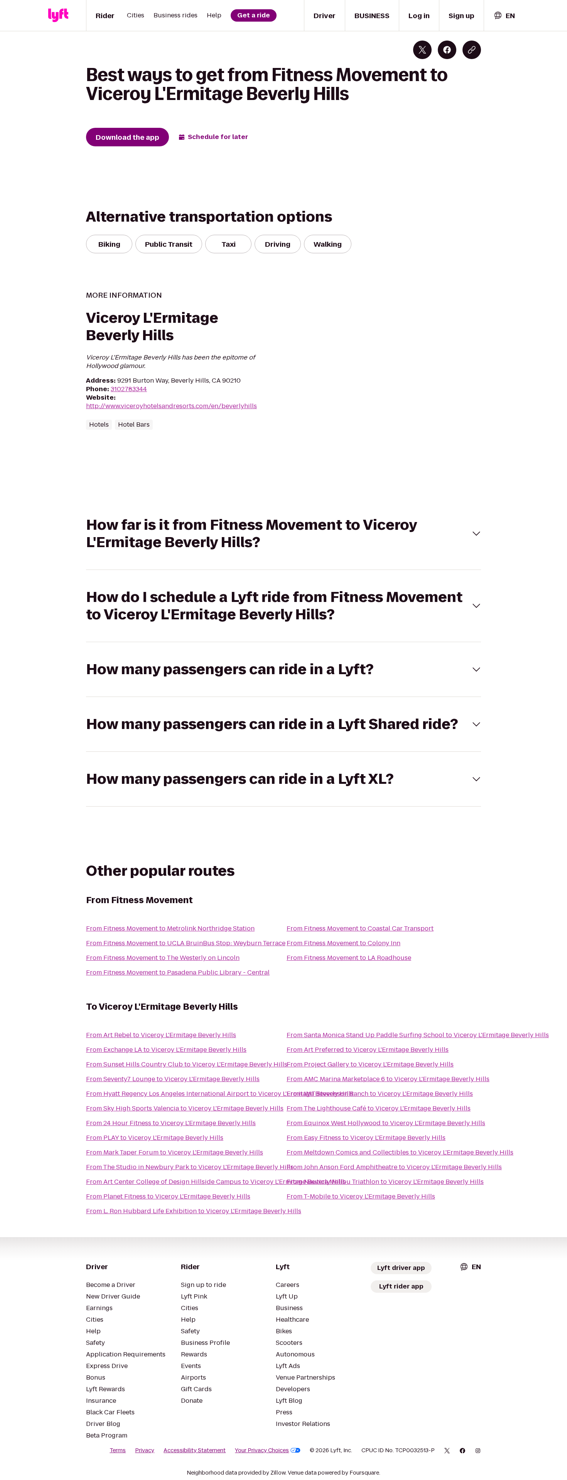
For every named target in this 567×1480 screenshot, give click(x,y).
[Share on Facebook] (447, 50)
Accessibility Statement (195, 1450)
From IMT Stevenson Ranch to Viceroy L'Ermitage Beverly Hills (380, 1093)
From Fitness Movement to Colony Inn (343, 943)
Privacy (144, 1450)
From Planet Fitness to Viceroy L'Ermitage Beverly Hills (168, 1196)
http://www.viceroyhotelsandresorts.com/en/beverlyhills (171, 406)
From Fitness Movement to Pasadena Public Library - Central (178, 972)
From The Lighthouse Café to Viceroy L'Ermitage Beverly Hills (379, 1108)
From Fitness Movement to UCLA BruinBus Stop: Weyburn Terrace (185, 943)
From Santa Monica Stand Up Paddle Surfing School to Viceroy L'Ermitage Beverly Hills (418, 1035)
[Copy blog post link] (471, 50)
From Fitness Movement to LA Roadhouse (349, 957)
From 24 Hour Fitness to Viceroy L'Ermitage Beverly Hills (171, 1123)
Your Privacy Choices (262, 1450)
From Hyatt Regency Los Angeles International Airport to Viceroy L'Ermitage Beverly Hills (219, 1093)
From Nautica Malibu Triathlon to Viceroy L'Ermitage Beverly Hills (385, 1181)
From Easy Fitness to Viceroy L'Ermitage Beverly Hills (366, 1137)
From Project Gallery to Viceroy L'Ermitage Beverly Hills (370, 1064)
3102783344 (129, 389)
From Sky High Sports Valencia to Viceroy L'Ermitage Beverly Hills (185, 1108)
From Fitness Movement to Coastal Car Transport (360, 928)
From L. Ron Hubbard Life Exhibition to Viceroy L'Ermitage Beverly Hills (193, 1211)
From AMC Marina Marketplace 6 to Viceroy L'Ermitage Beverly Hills (388, 1079)
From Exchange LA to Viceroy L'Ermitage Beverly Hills (166, 1049)
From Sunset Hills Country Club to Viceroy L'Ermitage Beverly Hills (186, 1064)
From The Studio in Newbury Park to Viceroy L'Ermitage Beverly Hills (190, 1167)
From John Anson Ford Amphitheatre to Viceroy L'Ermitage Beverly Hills (394, 1167)
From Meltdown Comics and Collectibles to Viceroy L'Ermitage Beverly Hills (400, 1152)
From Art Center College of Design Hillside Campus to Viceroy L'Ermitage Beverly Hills (216, 1181)
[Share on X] (422, 50)
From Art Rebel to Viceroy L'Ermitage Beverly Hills (161, 1035)
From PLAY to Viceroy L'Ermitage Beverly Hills (154, 1137)
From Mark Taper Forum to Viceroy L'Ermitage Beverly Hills (174, 1152)
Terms (118, 1450)
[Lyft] (58, 15)
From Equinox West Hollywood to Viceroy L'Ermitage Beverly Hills (386, 1123)
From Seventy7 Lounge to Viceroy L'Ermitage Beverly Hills (173, 1079)
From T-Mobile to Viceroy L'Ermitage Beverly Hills (361, 1196)
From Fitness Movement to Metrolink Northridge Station (170, 928)
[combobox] (504, 15)
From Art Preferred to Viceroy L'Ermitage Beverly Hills (368, 1049)
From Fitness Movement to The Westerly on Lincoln (163, 957)
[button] (283, 533)
